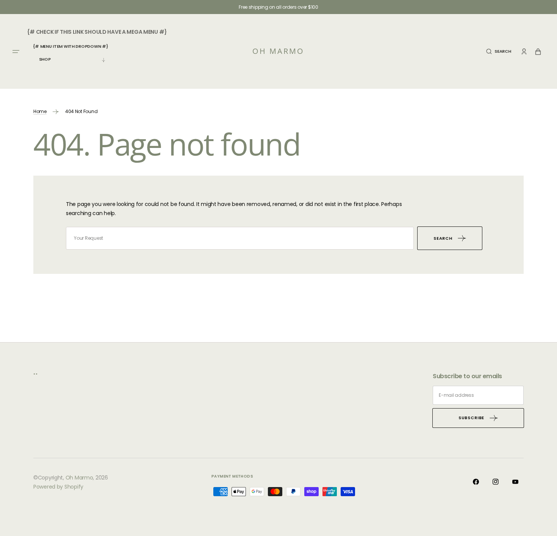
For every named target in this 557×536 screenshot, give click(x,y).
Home (40, 111)
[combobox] (240, 238)
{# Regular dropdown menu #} (70, 63)
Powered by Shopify (58, 486)
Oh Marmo (79, 477)
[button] (498, 51)
